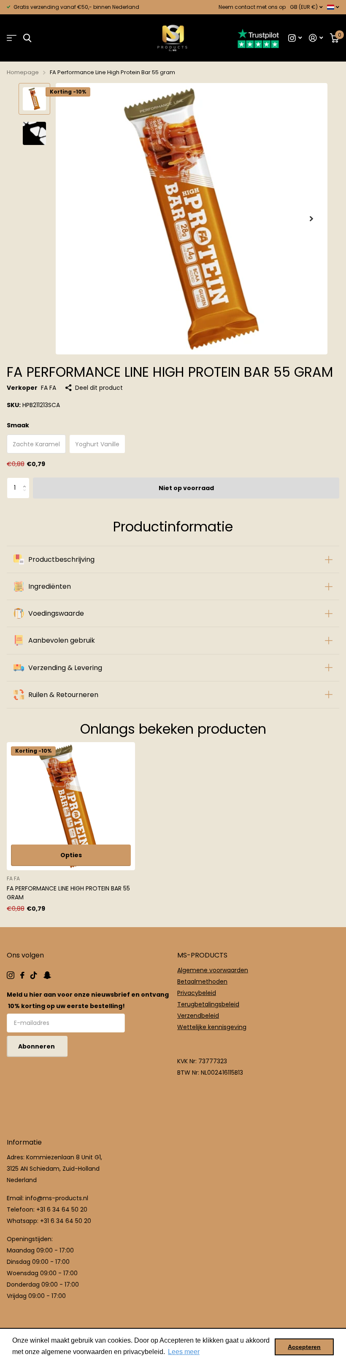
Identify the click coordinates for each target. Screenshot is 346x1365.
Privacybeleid (196, 993)
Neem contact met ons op (252, 7)
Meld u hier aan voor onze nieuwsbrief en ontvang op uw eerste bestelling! (88, 1000)
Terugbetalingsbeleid (208, 1004)
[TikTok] (33, 975)
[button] (311, 218)
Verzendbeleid (198, 1015)
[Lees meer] (295, 38)
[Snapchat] (47, 975)
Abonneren (37, 1046)
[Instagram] (10, 975)
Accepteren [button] (304, 1347)
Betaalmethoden (202, 981)
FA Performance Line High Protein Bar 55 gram (68, 892)
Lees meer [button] (184, 1351)
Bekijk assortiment (11, 38)
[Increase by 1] (26, 480)
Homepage (23, 72)
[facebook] (22, 975)
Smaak (18, 425)
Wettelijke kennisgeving (211, 1027)
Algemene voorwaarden (212, 970)
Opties (71, 855)
